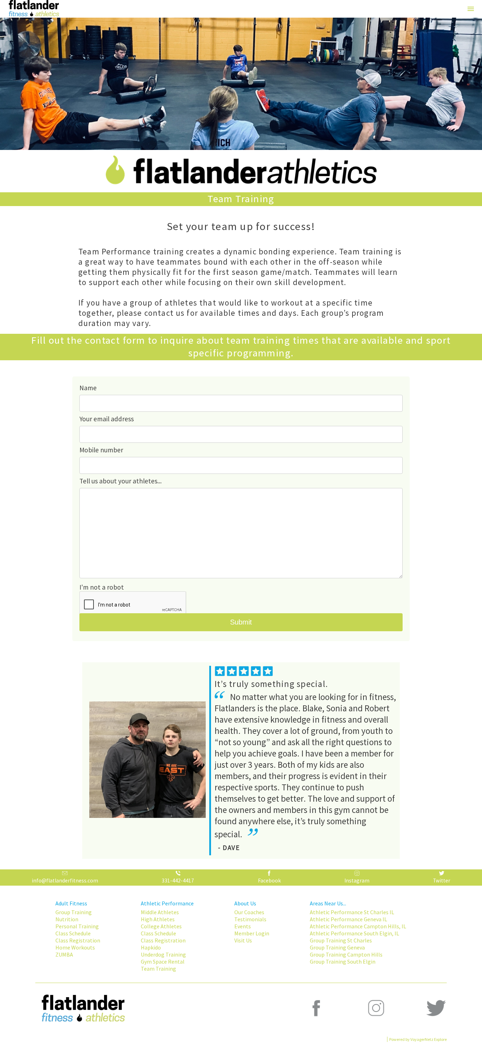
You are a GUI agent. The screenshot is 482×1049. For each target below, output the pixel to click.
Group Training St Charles (341, 940)
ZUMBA (64, 954)
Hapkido (151, 947)
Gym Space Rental (163, 961)
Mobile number (101, 450)
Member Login (251, 933)
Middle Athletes (160, 912)
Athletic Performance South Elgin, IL (354, 933)
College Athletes (161, 926)
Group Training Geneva (337, 947)
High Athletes (158, 919)
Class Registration (77, 940)
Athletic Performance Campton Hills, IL (358, 926)
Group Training (73, 912)
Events (242, 926)
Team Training (158, 968)
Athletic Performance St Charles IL (352, 912)
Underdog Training (163, 954)
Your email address (106, 419)
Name (88, 388)
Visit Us (243, 940)
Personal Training (77, 926)
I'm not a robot (101, 587)
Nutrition (66, 919)
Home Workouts (75, 947)
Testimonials (250, 919)
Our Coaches (249, 912)
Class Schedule (73, 933)
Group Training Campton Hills (346, 954)
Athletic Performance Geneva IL (348, 919)
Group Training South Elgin (342, 961)
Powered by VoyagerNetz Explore (418, 1039)
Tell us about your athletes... (120, 481)
